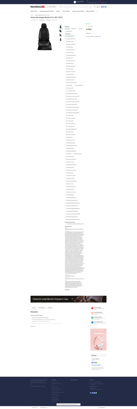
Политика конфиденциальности (35, 386)
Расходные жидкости (55, 399)
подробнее (33, 326)
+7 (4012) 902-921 (80, 1)
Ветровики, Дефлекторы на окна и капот (58, 392)
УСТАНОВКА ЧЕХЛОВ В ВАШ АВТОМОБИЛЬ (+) (75, 223)
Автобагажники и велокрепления (57, 383)
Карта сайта (43, 386)
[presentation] (35, 37)
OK (78, 404)
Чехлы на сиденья (55, 387)
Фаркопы (53, 385)
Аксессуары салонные (55, 395)
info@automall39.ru (96, 365)
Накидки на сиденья (55, 390)
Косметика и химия (55, 397)
